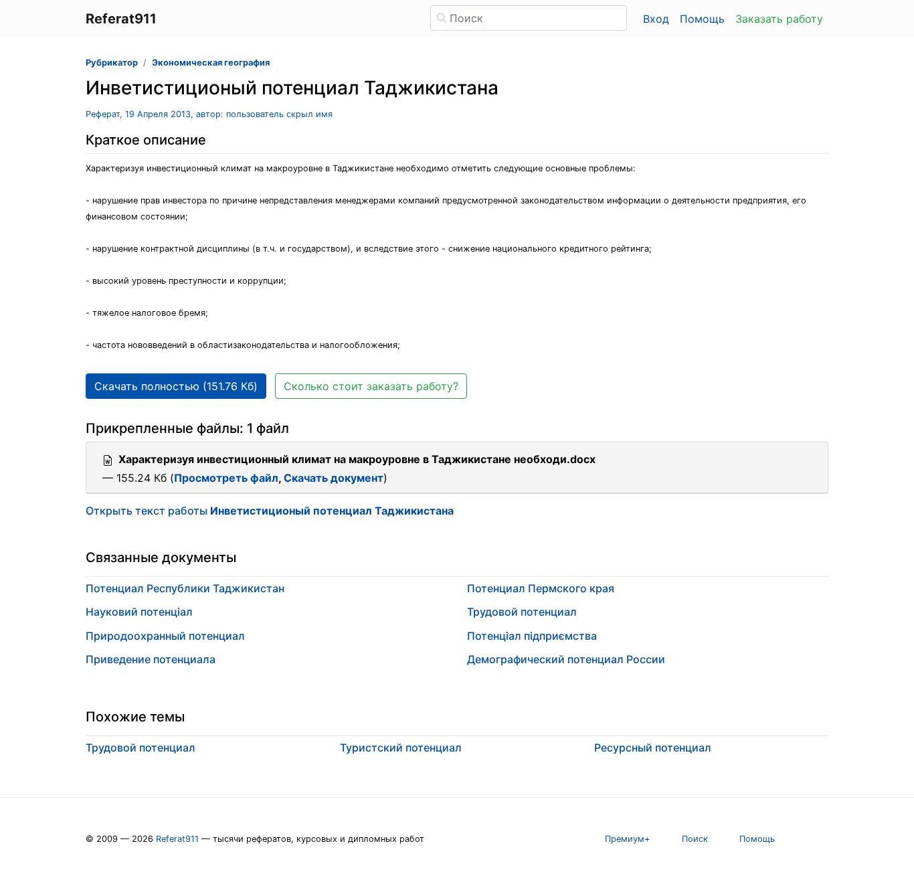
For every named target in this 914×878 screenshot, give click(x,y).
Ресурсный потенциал (652, 747)
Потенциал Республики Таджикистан (185, 588)
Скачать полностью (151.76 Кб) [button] (176, 386)
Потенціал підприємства (532, 635)
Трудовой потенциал (522, 611)
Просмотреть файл (226, 478)
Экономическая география (211, 63)
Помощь (702, 18)
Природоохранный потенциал (165, 635)
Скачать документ (333, 478)
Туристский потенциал (401, 747)
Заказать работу (779, 18)
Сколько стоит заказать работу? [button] (371, 386)
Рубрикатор (112, 63)
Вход (656, 18)
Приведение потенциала (150, 659)
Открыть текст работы (270, 510)
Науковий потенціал (139, 611)
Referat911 (177, 839)
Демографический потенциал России (566, 659)
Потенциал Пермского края (540, 588)
